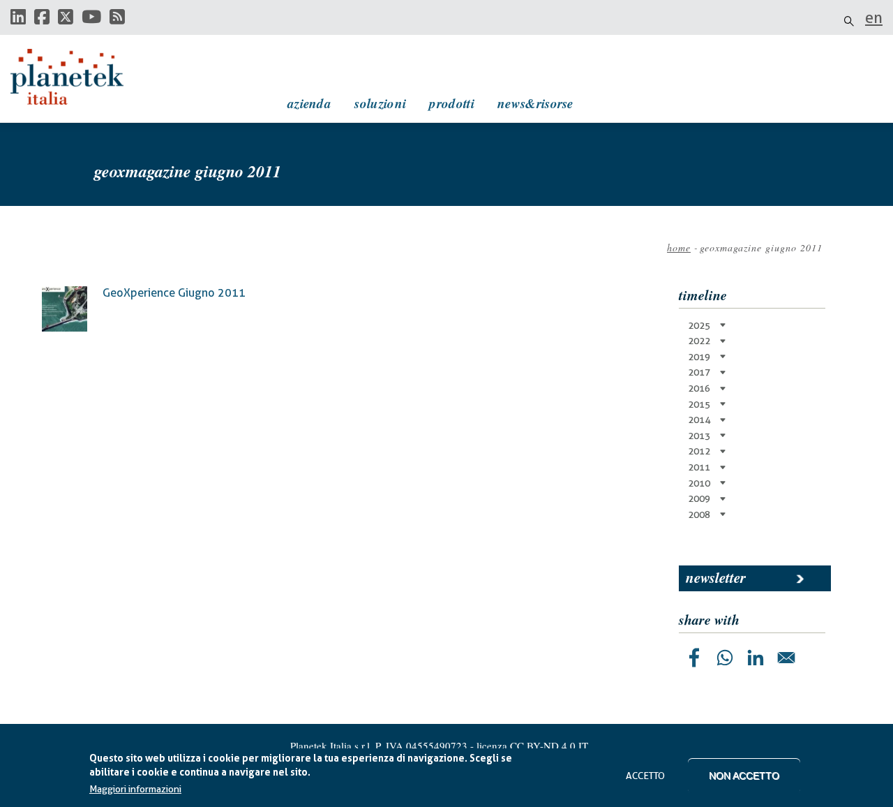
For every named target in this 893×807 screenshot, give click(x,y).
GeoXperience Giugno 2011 (174, 292)
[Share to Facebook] (694, 658)
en (874, 17)
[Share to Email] (786, 658)
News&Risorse (535, 103)
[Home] (80, 77)
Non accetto (744, 775)
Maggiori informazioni (135, 789)
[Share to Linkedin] (756, 658)
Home (679, 247)
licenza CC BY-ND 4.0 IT (532, 746)
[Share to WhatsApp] (725, 658)
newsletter (716, 577)
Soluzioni (380, 103)
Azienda (309, 103)
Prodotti (451, 103)
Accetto (645, 775)
